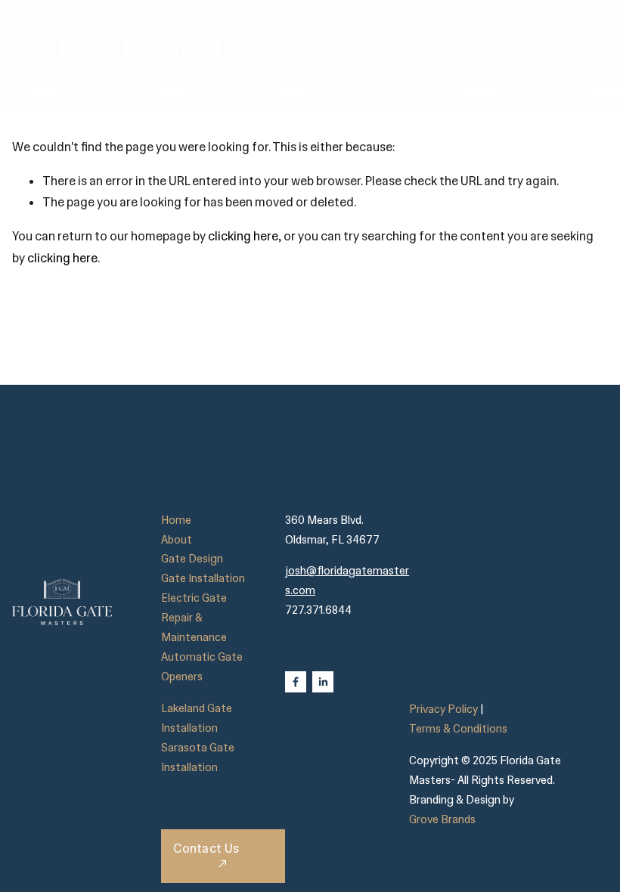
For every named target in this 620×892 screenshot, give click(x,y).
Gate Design (192, 558)
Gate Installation (203, 578)
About (176, 539)
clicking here (243, 236)
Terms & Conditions (458, 728)
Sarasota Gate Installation (197, 757)
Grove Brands (442, 819)
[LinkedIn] (322, 681)
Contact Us (206, 848)
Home (176, 520)
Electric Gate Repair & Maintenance (194, 617)
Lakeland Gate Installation (196, 718)
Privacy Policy (443, 709)
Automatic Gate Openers (202, 666)
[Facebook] (295, 681)
